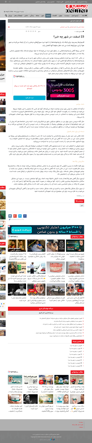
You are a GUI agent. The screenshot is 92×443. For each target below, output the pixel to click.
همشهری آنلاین (75, 9)
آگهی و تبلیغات (59, 2)
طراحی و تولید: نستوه (45, 440)
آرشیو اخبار (75, 15)
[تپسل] (14, 76)
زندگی (32, 15)
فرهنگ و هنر (18, 15)
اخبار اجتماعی (72, 27)
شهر (42, 15)
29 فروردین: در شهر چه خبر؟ (75, 357)
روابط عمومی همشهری (40, 2)
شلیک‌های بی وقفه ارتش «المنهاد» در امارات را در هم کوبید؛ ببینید (66, 336)
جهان (60, 15)
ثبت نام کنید (29, 98)
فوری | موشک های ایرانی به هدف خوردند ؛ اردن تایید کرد (68, 327)
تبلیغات (81, 427)
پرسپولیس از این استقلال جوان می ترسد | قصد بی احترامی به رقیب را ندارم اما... (62, 324)
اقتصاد (54, 15)
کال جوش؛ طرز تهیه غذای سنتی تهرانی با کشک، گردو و (65, 21)
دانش (26, 15)
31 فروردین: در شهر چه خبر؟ (75, 360)
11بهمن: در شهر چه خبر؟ (76, 351)
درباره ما (81, 422)
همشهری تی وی (50, 2)
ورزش (10, 15)
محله (37, 15)
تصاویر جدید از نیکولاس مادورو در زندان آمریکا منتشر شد (68, 321)
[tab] (46, 309)
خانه (83, 15)
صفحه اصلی (81, 27)
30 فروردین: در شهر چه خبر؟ (75, 366)
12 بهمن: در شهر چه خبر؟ (75, 354)
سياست (66, 15)
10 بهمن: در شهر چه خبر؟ (75, 349)
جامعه (48, 15)
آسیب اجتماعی (64, 27)
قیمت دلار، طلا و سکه (77, 425)
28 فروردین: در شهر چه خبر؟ (75, 363)
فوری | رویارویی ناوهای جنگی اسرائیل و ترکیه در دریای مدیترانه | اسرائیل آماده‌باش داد (61, 318)
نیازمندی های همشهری (70, 2)
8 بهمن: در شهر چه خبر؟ (76, 346)
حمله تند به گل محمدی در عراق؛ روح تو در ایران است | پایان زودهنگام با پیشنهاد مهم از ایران (59, 333)
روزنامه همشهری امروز (82, 2)
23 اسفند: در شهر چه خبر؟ (68, 37)
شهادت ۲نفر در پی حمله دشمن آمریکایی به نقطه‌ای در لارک (67, 330)
